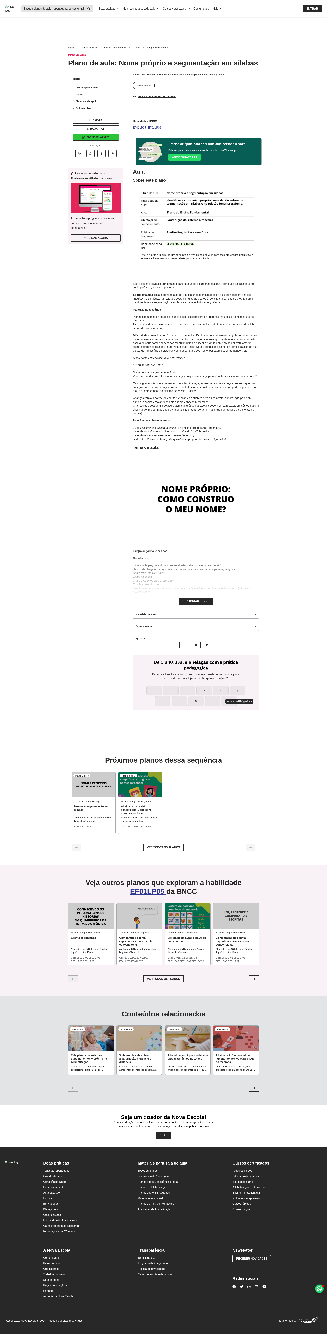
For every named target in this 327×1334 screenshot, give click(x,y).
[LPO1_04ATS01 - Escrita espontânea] (91, 916)
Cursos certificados (175, 8)
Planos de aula (89, 47)
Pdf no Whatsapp (98, 137)
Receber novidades (251, 1258)
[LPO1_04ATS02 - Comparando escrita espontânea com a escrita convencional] (139, 916)
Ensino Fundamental (115, 47)
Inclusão (48, 1198)
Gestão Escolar (52, 1214)
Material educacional (150, 1198)
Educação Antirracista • (246, 1176)
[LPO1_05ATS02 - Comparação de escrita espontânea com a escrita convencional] (236, 916)
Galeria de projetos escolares (61, 1225)
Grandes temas (52, 1176)
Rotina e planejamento (246, 1198)
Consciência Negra (55, 1181)
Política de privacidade (151, 1268)
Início (71, 47)
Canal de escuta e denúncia (155, 1274)
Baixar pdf (97, 128)
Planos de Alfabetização (152, 1187)
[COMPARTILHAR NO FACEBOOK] (196, 645)
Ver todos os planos (163, 847)
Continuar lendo (195, 601)
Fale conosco (51, 1263)
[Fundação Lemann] (308, 1320)
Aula (78, 94)
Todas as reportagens (56, 1170)
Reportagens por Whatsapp (59, 1231)
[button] (254, 978)
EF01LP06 (154, 127)
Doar (163, 1135)
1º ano (136, 47)
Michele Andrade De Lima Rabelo (157, 96)
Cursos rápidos (241, 1203)
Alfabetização (51, 1192)
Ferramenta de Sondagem (153, 1176)
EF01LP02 (133, 826)
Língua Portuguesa (157, 47)
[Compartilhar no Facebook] (101, 153)
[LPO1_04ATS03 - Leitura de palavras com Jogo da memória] (188, 916)
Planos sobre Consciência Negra (158, 1181)
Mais (216, 8)
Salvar (97, 120)
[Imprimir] (79, 153)
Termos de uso (146, 1257)
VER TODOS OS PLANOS (163, 978)
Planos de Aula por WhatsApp (157, 1203)
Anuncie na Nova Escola (58, 1296)
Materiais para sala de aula (139, 8)
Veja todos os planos (190, 74)
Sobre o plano (84, 108)
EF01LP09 (85, 826)
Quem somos (51, 1268)
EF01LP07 (88, 961)
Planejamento (51, 1209)
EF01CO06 (145, 826)
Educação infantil (53, 1187)
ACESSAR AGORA (95, 237)
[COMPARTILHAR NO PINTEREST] (207, 645)
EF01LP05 (139, 127)
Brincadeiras (51, 1203)
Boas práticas (107, 8)
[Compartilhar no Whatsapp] (90, 153)
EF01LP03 (94, 957)
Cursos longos (241, 1209)
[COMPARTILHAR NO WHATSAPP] (184, 645)
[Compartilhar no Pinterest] (112, 153)
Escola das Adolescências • (60, 1220)
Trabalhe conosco (54, 1274)
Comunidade (201, 8)
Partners (48, 1290)
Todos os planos (148, 1170)
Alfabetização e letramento (248, 1187)
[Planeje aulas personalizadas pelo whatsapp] (319, 1288)
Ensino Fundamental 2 (246, 1192)
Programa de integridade (153, 1263)
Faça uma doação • (55, 1285)
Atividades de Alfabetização (154, 1209)
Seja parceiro (51, 1279)
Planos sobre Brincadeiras (154, 1192)
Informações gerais (87, 87)
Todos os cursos (242, 1170)
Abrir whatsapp (184, 157)
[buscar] (88, 8)
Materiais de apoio (86, 101)
